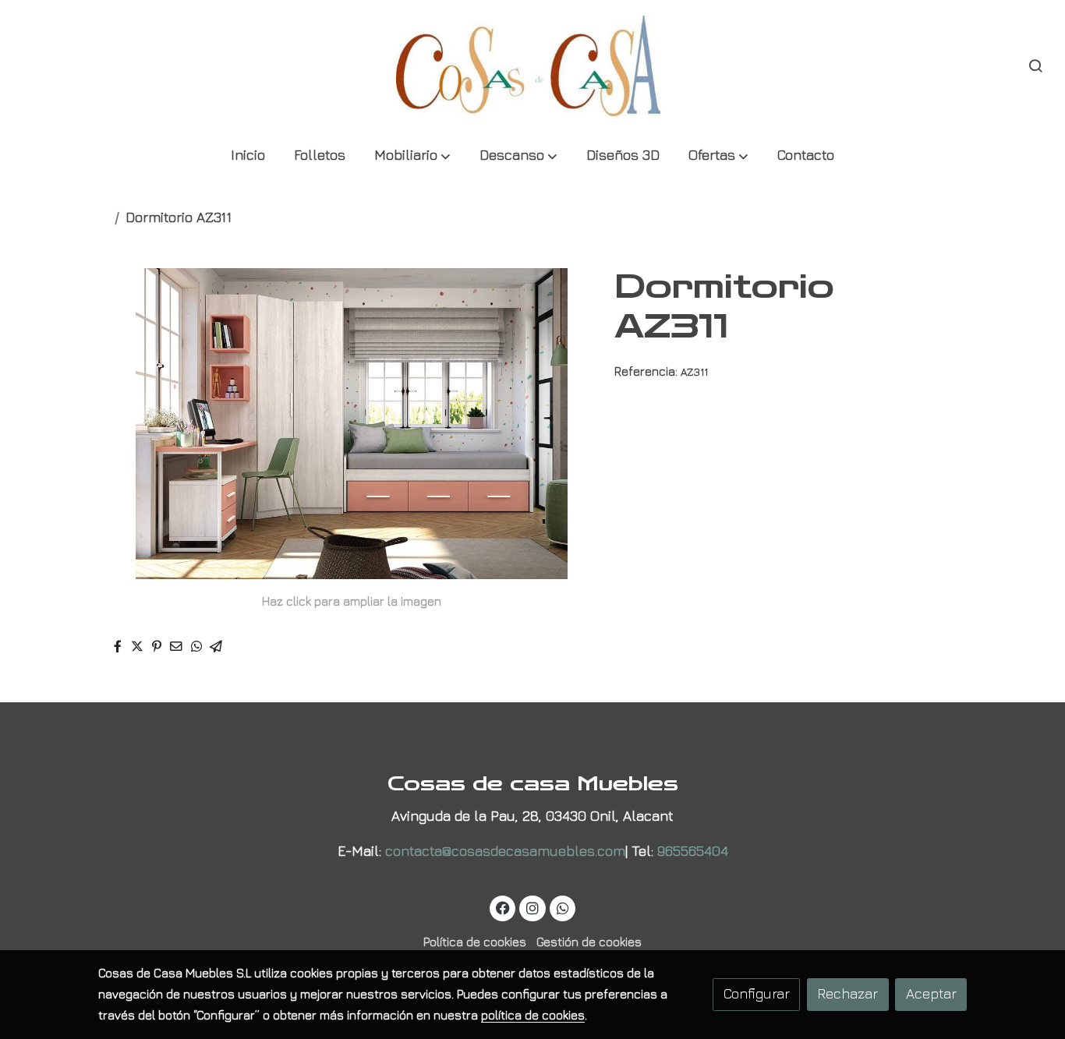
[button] (412, 156)
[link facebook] (503, 907)
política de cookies (533, 1015)
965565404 (692, 851)
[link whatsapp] (562, 907)
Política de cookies (474, 942)
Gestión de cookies (589, 942)
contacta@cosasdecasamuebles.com (505, 851)
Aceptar (931, 993)
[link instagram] (533, 907)
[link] (532, 66)
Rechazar (847, 993)
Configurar (757, 993)
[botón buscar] (1035, 65)
